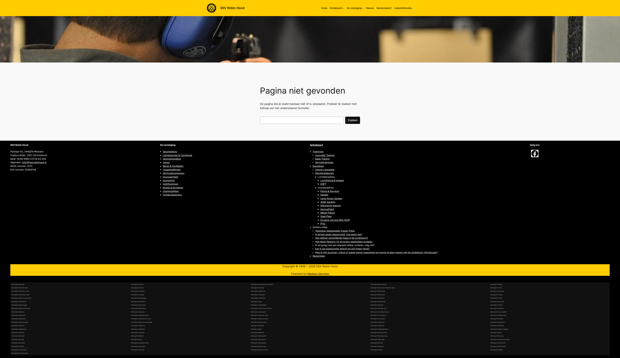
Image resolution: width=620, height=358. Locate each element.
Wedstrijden (319, 256)
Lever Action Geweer (331, 198)
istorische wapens (331, 205)
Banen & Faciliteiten (173, 166)
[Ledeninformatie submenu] (412, 8)
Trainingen (318, 151)
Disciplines (318, 166)
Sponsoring (169, 180)
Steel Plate (326, 216)
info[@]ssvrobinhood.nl (34, 162)
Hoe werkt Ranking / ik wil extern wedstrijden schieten (343, 241)
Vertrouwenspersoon (173, 173)
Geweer (324, 194)
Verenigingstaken (172, 158)
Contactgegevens (172, 194)
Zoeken (352, 120)
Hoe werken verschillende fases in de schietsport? (341, 238)
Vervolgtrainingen (324, 162)
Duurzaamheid (170, 176)
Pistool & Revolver (329, 191)
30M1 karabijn (327, 202)
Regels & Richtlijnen (173, 187)
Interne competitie (324, 169)
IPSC (323, 223)
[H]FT (323, 184)
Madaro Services (318, 273)
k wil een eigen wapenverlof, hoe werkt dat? (339, 234)
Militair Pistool (327, 212)
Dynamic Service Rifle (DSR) (335, 220)
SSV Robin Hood (232, 8)
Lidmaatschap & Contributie (177, 155)
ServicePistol (327, 209)
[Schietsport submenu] (343, 8)
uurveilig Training (326, 155)
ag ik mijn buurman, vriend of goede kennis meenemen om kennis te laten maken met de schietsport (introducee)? (377, 252)
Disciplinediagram (324, 173)
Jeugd (166, 162)
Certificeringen (170, 184)
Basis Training (322, 158)
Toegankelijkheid (172, 169)
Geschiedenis (170, 151)
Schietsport (316, 145)
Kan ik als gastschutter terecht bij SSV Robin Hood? (342, 248)
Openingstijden (171, 191)
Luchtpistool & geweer (332, 180)
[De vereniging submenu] (362, 8)
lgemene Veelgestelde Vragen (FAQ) (336, 230)
